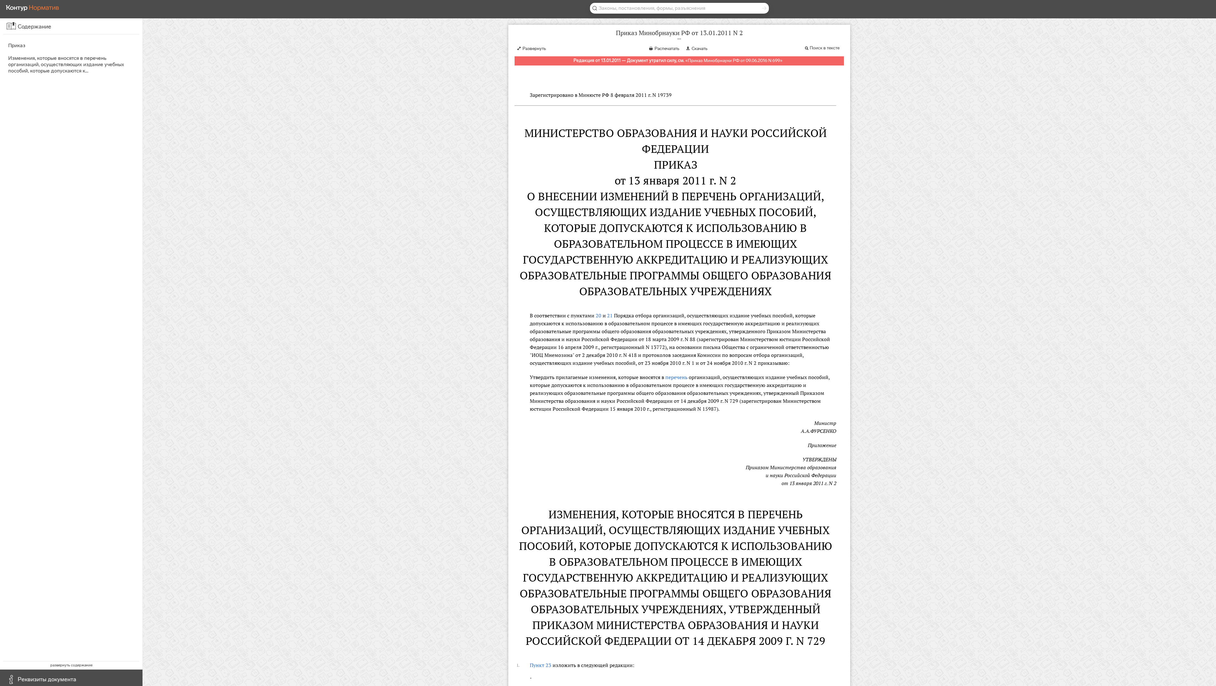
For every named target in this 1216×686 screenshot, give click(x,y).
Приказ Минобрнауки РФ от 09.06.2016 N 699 (734, 60)
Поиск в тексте (824, 48)
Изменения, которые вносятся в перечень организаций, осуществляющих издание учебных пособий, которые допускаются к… (66, 64)
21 (610, 315)
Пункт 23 (540, 665)
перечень (676, 377)
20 (598, 315)
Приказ (16, 45)
